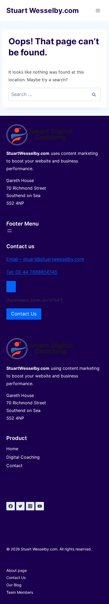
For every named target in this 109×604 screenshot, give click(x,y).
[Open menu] (98, 10)
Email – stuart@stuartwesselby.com (45, 259)
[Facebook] (10, 506)
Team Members (19, 592)
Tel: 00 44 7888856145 (32, 272)
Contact (14, 465)
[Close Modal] (11, 286)
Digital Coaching (23, 457)
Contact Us (16, 577)
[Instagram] (30, 506)
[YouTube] (39, 506)
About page (16, 570)
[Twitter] (20, 506)
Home (12, 448)
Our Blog (13, 585)
